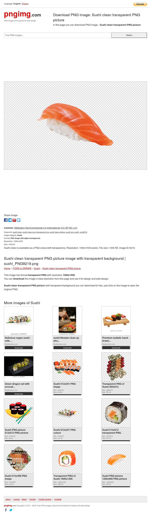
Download (19, 347)
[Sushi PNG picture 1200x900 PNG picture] (116, 458)
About (8, 499)
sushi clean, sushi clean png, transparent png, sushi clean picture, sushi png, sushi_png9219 (50, 232)
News (24, 499)
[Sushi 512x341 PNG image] (67, 367)
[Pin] (14, 220)
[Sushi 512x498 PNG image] (19, 459)
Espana (25, 3)
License (16, 499)
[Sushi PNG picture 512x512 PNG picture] (19, 413)
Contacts (57, 499)
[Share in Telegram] (10, 220)
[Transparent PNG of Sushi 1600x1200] (67, 458)
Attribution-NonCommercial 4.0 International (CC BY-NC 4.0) (45, 227)
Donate (33, 499)
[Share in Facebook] (6, 220)
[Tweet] (18, 220)
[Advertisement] (75, 60)
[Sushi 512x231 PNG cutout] (67, 413)
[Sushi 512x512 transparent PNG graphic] (116, 413)
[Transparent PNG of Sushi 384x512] (116, 367)
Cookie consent (45, 499)
